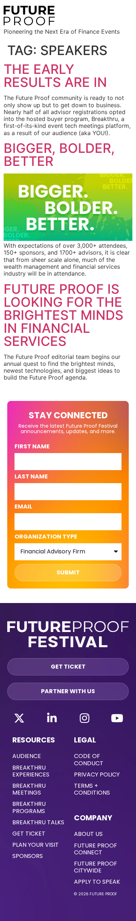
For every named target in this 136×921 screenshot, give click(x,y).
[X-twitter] (19, 718)
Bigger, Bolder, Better (59, 154)
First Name (32, 447)
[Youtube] (117, 718)
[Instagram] (84, 718)
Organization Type (46, 537)
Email (23, 507)
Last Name (31, 477)
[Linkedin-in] (52, 718)
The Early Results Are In (55, 75)
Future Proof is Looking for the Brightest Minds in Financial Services (63, 315)
